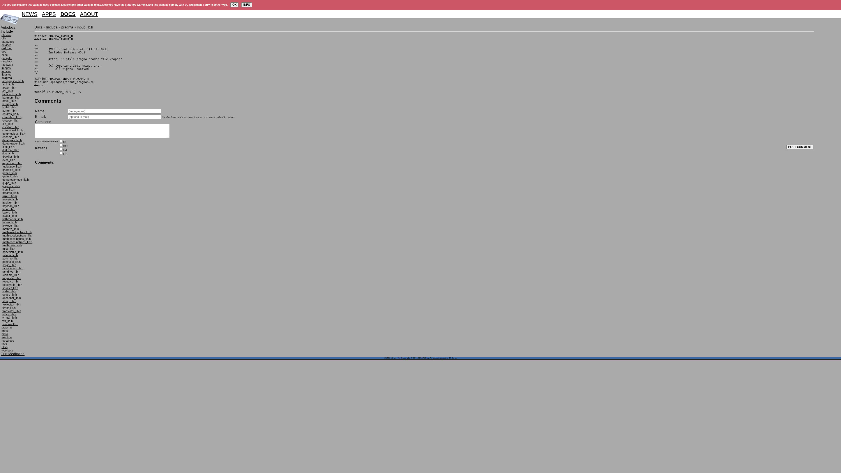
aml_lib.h (8, 84)
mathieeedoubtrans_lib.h (17, 235)
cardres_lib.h (10, 114)
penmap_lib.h (10, 258)
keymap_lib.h (10, 206)
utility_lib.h (9, 314)
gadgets (7, 58)
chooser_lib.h (10, 120)
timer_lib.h (9, 307)
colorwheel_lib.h (12, 130)
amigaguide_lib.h (13, 81)
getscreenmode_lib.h (15, 179)
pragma (67, 27)
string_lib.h (9, 301)
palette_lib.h (10, 255)
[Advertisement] (827, 91)
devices (6, 45)
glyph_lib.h (9, 183)
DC (64, 142)
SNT (65, 154)
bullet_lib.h (9, 107)
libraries (6, 74)
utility (5, 347)
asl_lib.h (7, 91)
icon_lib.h (8, 189)
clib (4, 38)
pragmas (7, 327)
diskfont (7, 48)
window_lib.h (10, 324)
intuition (6, 71)
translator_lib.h (11, 311)
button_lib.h (9, 110)
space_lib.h (9, 294)
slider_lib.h (9, 291)
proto (5, 334)
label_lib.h (8, 209)
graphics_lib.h (11, 186)
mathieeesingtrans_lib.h (17, 242)
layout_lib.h (9, 215)
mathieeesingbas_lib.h (16, 238)
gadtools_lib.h (11, 169)
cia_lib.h (7, 123)
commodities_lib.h (13, 133)
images (6, 68)
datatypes (8, 41)
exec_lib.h (8, 160)
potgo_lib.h (9, 265)
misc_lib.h (8, 248)
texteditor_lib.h (11, 304)
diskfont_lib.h (10, 150)
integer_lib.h (10, 199)
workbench (8, 350)
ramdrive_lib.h (11, 271)
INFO (246, 4)
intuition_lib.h (10, 202)
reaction (7, 337)
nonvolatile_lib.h (12, 252)
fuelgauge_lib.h (11, 166)
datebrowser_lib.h (13, 143)
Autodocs (8, 27)
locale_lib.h (9, 222)
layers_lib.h (9, 212)
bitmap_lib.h (10, 104)
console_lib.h (10, 137)
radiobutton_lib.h (12, 268)
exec (5, 54)
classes (6, 35)
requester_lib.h (11, 278)
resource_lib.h (11, 281)
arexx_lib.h (9, 87)
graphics (7, 61)
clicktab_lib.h (10, 127)
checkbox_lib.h (11, 117)
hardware (7, 64)
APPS (49, 14)
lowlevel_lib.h (10, 225)
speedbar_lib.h (11, 298)
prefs (5, 330)
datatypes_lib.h (12, 140)
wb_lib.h (7, 321)
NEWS (29, 14)
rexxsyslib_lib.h (12, 284)
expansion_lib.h (12, 163)
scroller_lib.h (10, 288)
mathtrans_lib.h (12, 245)
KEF (65, 150)
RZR (65, 146)
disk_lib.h (8, 146)
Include (52, 27)
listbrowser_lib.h (12, 219)
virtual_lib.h (9, 317)
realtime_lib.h (10, 275)
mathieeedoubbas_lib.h (17, 232)
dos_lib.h (8, 153)
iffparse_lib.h (10, 192)
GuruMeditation (13, 354)
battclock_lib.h (11, 94)
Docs (38, 27)
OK (234, 4)
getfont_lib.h (10, 176)
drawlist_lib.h (10, 156)
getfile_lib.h (9, 173)
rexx (4, 344)
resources (8, 340)
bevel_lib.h (9, 100)
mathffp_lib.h (10, 229)
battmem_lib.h (11, 97)
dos (4, 51)
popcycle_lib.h (11, 261)
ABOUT (89, 14)
